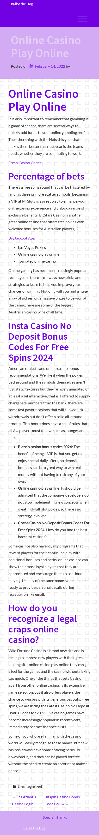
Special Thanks (55, 817)
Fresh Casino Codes (24, 162)
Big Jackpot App (21, 238)
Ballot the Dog (22, 4)
